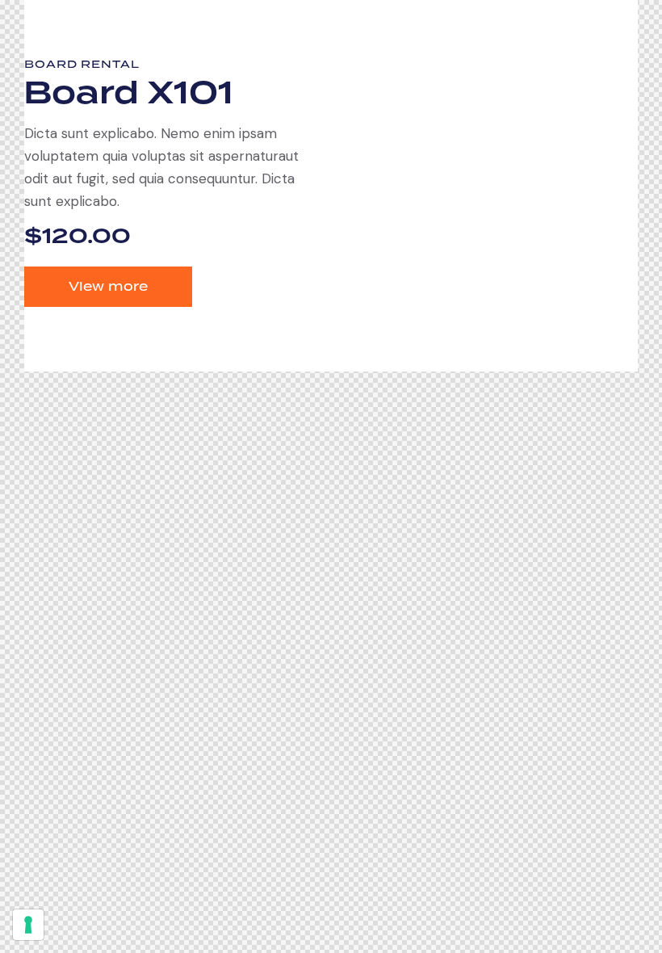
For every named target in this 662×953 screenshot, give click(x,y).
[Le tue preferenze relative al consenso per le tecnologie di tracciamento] (28, 924)
